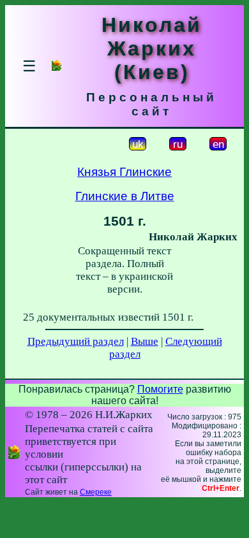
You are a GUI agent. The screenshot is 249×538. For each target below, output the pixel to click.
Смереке (96, 492)
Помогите (160, 389)
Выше (144, 341)
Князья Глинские (124, 171)
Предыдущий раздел (75, 341)
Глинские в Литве (124, 196)
